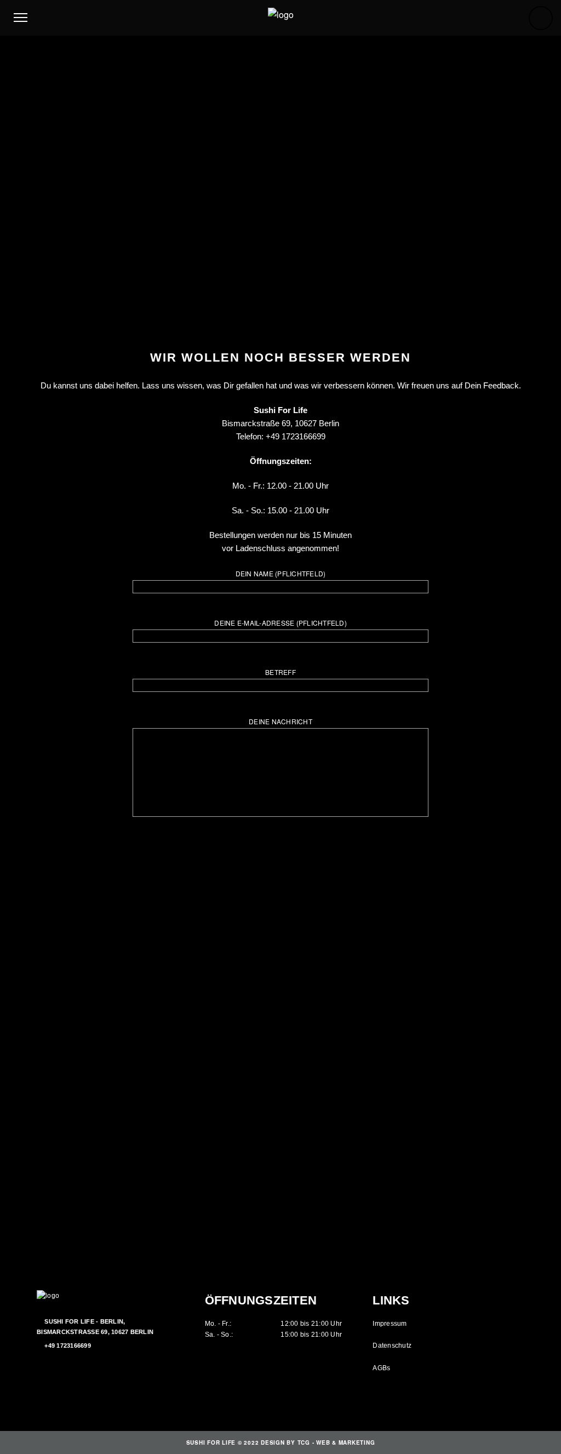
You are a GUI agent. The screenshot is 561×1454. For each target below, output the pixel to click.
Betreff (280, 672)
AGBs (381, 1368)
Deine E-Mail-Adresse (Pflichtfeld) (280, 622)
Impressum (390, 1323)
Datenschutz (392, 1345)
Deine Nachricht (280, 721)
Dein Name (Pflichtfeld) (281, 573)
